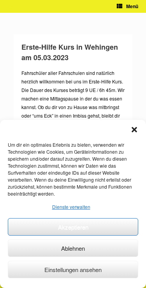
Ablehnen (73, 248)
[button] (134, 130)
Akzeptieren (73, 227)
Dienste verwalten (71, 206)
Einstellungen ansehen (73, 269)
